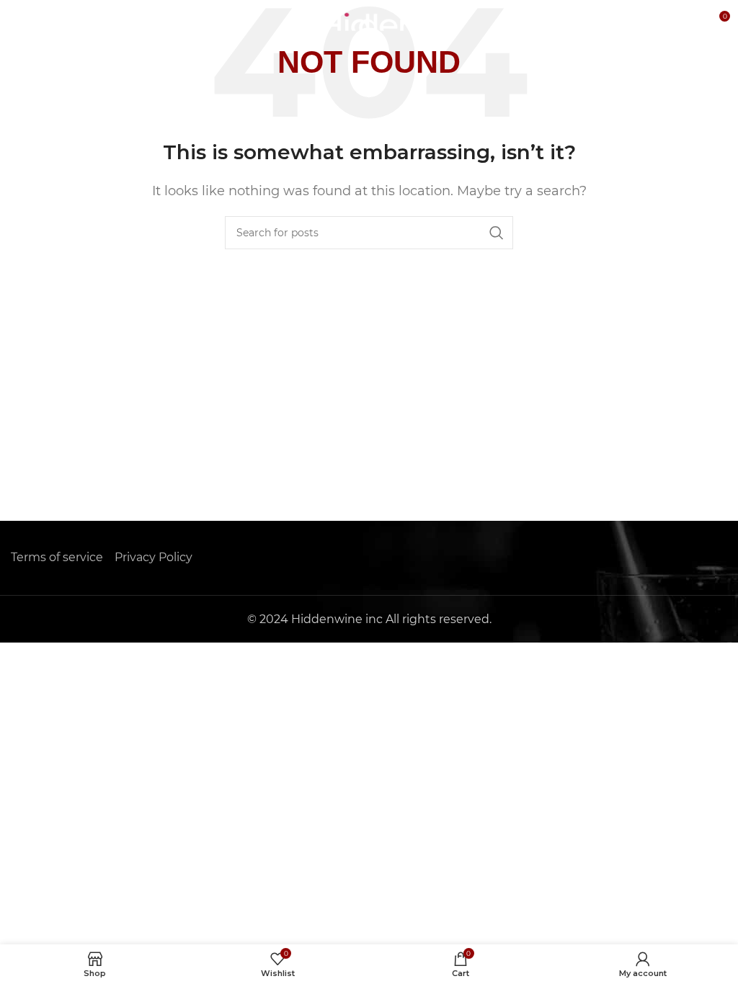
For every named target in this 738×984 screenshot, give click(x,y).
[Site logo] (369, 20)
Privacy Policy (153, 557)
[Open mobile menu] (18, 21)
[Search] (687, 21)
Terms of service (57, 557)
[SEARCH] (496, 232)
